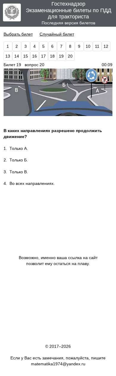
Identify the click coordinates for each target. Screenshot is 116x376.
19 (61, 56)
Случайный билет (57, 34)
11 (97, 46)
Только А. (19, 148)
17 (43, 56)
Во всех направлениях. (32, 183)
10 (88, 46)
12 (106, 46)
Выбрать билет (18, 34)
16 (34, 56)
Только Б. (19, 160)
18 (52, 56)
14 (16, 56)
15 (25, 56)
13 (7, 56)
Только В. (19, 171)
